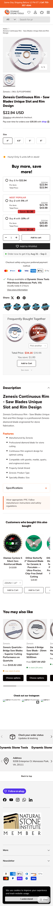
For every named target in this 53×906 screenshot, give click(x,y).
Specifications (14, 487)
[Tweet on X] (12, 298)
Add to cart (36, 237)
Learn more (29, 5)
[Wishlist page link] (28, 12)
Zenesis (6, 91)
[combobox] (26, 19)
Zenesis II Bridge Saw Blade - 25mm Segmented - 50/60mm (36, 652)
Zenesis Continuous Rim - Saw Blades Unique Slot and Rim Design (26, 32)
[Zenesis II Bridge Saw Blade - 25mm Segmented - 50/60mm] (36, 629)
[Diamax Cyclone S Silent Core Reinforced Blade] (12, 543)
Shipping (7, 117)
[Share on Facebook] (18, 298)
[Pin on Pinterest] (24, 298)
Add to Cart (26, 363)
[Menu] (48, 12)
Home (5, 29)
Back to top (26, 776)
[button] (42, 12)
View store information (17, 289)
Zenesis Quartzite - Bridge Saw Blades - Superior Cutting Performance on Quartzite (13, 654)
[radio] (26, 184)
